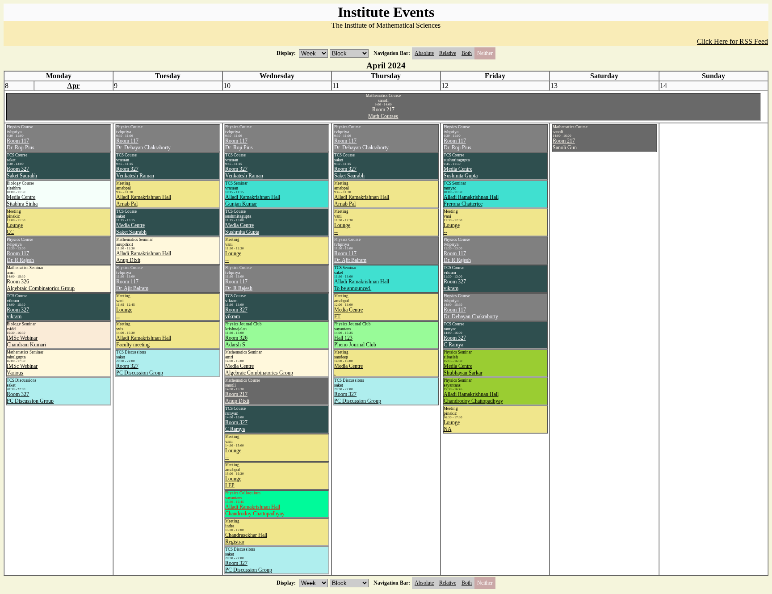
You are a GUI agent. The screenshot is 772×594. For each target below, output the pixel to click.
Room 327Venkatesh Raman (135, 172)
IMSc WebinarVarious (22, 369)
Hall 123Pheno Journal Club (355, 341)
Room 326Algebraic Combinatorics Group (41, 284)
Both (467, 53)
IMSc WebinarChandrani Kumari (26, 341)
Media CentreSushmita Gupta (242, 228)
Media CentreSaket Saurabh (131, 228)
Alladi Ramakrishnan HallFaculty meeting (143, 341)
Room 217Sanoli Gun (565, 144)
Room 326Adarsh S (236, 341)
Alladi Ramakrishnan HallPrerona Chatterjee (471, 200)
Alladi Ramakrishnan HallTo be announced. (361, 284)
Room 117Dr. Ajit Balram (132, 284)
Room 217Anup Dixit (237, 397)
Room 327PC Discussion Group (30, 397)
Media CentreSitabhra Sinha (22, 200)
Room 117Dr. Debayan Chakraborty (143, 144)
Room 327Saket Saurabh (22, 172)
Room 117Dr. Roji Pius (20, 144)
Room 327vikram (18, 313)
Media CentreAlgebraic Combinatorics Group (259, 369)
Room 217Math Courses (383, 112)
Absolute (424, 53)
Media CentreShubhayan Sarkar (463, 369)
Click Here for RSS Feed (732, 41)
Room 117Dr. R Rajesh (20, 256)
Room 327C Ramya (236, 425)
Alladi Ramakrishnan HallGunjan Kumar (252, 200)
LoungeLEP (233, 482)
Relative (447, 53)
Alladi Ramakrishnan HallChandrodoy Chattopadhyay (255, 510)
